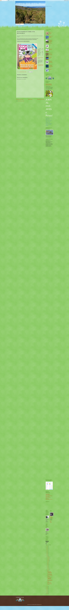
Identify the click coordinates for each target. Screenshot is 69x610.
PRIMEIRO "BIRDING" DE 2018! (50, 576)
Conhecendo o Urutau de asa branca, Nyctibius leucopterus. (51, 66)
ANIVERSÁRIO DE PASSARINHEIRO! (49, 574)
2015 (47, 588)
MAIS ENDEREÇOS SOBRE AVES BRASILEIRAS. (49, 578)
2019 (47, 554)
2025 (47, 547)
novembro (48, 558)
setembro (48, 560)
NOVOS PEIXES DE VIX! (49, 584)
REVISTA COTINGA (48, 497)
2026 (47, 546)
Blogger (41, 604)
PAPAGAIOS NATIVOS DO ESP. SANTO (50, 580)
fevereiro (48, 569)
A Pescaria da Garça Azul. (50, 49)
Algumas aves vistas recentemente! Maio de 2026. (50, 54)
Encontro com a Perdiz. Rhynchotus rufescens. (50, 33)
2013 (47, 591)
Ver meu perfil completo (51, 521)
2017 (47, 586)
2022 (47, 551)
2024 (47, 548)
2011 (47, 593)
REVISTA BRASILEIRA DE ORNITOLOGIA (49, 496)
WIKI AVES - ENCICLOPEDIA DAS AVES (49, 499)
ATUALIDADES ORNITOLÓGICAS (48, 494)
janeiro (48, 570)
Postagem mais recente (19, 99)
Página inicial (30, 99)
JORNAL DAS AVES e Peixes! (31, 3)
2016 (47, 587)
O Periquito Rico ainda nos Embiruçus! (51, 37)
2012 (47, 592)
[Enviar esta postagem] (27, 71)
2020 (47, 553)
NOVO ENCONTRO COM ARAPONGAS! (49, 84)
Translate (30, 24)
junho (48, 564)
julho (48, 563)
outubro (48, 559)
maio (47, 565)
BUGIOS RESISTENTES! (49, 582)
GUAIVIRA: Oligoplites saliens (50, 58)
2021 (47, 552)
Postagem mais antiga (40, 99)
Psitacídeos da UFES (50, 69)
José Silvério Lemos (52, 517)
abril (47, 566)
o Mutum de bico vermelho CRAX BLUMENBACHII (49, 572)
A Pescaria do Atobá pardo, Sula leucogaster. (51, 62)
